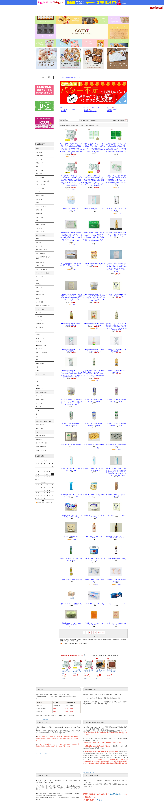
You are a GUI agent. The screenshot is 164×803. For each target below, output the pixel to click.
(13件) (119, 213)
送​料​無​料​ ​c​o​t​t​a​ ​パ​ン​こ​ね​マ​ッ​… (111, 671)
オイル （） (87, 109)
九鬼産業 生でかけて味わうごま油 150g (71, 579)
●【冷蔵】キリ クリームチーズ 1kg (94, 604)
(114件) (74, 189)
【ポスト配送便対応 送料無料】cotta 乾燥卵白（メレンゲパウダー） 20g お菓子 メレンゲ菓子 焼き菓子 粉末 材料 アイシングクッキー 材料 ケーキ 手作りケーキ (71, 297)
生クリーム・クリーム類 (68, 109)
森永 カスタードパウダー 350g (116, 515)
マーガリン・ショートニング (92, 107)
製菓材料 (69, 77)
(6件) (119, 584)
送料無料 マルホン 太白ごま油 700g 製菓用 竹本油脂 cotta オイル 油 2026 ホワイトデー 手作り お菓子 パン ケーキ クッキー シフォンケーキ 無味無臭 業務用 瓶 (94, 374)
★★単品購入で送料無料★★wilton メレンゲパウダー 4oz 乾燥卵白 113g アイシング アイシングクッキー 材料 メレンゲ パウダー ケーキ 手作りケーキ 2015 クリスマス (94, 297)
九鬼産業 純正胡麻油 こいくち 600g (116, 558)
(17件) (74, 244)
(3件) (97, 328)
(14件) (97, 584)
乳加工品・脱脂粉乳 (112, 109)
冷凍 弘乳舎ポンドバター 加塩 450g (94, 444)
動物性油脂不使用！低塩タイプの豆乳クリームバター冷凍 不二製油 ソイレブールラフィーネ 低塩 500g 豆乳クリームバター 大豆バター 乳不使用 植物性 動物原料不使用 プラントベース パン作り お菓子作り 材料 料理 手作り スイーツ (94, 237)
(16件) (97, 448)
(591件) (74, 156)
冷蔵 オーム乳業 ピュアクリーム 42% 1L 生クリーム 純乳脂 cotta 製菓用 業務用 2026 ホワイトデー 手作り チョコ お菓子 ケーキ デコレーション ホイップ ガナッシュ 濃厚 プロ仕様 (116, 472)
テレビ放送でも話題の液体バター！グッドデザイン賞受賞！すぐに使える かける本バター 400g (116, 234)
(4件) (119, 449)
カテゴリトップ (62, 77)
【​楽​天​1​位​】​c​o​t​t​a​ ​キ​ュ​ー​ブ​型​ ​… (100, 671)
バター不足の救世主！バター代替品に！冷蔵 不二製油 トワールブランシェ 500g (71, 265)
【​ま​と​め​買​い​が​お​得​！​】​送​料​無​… (77, 671)
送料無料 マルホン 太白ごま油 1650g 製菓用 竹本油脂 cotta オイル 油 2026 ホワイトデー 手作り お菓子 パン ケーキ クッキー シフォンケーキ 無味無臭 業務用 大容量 (116, 327)
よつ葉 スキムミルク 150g (71, 536)
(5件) (74, 269)
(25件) (119, 275)
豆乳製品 (109, 111)
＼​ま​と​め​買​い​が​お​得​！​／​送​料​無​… (66, 671)
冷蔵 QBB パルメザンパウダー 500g (71, 444)
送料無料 (93, 120)
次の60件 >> (101, 632)
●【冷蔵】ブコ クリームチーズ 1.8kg (116, 604)
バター (63, 107)
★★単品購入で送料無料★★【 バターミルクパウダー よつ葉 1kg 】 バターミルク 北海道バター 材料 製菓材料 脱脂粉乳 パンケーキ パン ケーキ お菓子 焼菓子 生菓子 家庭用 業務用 (71, 374)
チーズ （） (110, 107)
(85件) (119, 187)
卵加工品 (63, 111)
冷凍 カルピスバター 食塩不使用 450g (71, 604)
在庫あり (85, 120)
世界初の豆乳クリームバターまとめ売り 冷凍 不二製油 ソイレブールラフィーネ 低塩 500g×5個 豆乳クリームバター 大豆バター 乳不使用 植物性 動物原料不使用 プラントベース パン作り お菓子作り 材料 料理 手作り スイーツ (116, 148)
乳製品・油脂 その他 (90, 111)
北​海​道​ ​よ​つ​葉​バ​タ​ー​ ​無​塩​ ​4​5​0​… (88, 671)
